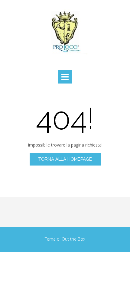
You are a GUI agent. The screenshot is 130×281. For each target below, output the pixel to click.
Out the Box (73, 239)
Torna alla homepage (65, 159)
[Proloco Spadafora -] (65, 32)
